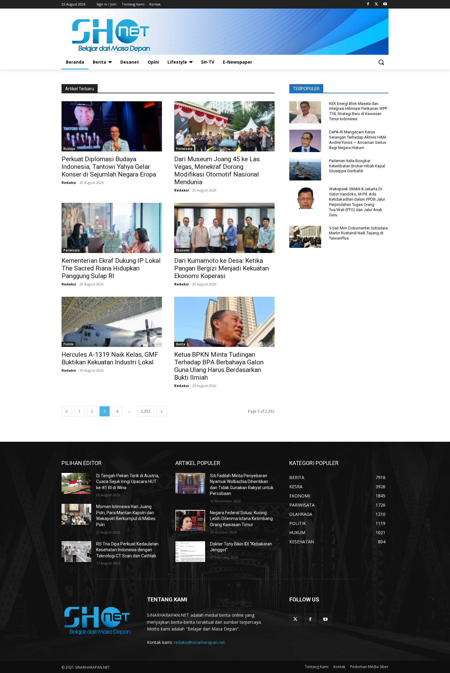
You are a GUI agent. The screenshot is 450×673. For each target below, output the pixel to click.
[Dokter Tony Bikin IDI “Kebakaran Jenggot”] (190, 551)
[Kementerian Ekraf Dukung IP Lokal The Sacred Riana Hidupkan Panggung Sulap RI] (112, 228)
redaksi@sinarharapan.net (199, 642)
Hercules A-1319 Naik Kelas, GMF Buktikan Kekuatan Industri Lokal (110, 358)
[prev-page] (67, 411)
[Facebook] (368, 4)
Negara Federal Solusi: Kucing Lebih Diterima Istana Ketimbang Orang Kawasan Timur (241, 518)
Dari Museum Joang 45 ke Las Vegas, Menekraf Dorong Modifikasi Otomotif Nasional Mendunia (217, 170)
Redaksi (69, 182)
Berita (180, 344)
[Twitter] (376, 4)
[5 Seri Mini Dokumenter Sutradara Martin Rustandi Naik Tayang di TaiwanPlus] (305, 237)
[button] (381, 62)
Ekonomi (182, 250)
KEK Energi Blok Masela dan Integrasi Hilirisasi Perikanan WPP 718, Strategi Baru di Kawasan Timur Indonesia (358, 111)
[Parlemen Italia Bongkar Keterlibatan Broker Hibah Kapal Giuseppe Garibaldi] (305, 169)
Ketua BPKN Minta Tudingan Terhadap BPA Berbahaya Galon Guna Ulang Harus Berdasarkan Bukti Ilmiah (219, 366)
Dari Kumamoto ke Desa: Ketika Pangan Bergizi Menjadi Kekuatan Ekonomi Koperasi (221, 268)
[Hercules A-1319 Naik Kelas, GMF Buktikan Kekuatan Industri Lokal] (112, 322)
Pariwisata (184, 149)
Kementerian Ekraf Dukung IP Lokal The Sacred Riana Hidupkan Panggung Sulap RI (111, 268)
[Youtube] (384, 4)
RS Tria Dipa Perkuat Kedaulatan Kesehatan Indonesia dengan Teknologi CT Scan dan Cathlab (127, 549)
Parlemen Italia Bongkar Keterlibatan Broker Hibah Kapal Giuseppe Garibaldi (357, 165)
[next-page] (161, 411)
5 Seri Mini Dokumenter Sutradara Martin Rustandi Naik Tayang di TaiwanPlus (358, 233)
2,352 (145, 411)
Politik (68, 344)
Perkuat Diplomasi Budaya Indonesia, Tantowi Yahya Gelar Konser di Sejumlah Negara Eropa (109, 166)
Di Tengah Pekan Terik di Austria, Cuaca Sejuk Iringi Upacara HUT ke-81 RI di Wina (127, 481)
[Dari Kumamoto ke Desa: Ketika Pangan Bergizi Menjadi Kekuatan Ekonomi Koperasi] (224, 228)
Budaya (69, 149)
